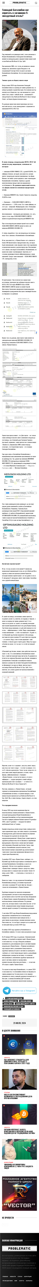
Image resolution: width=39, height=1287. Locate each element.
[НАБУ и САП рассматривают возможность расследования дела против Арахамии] (19, 1079)
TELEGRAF (11, 1016)
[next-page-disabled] (6, 1224)
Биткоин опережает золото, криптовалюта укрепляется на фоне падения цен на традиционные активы (19, 1131)
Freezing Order (25, 1001)
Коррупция (8, 1162)
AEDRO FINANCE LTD (10, 1001)
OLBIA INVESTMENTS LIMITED (25, 1004)
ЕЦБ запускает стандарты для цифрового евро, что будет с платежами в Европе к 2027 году (17, 1062)
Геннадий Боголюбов (12, 1009)
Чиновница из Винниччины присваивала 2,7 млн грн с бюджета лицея (18, 1166)
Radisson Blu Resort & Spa (13, 1006)
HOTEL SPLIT (8, 1004)
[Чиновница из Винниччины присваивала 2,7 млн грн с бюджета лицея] (19, 1149)
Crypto (7, 1057)
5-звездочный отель (14, 998)
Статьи (7, 1092)
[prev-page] (3, 1224)
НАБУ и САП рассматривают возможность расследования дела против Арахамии (18, 1096)
